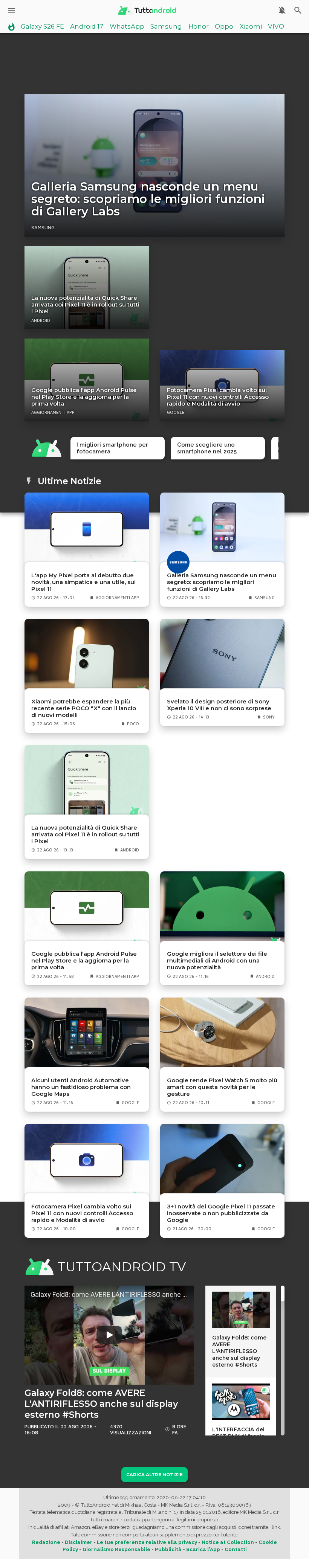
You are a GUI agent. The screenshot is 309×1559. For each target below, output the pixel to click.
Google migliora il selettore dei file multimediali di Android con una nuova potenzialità (217, 960)
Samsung (166, 27)
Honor (198, 27)
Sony (269, 717)
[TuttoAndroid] (146, 10)
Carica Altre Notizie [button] (154, 1474)
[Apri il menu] (11, 10)
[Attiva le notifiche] (282, 10)
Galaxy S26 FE (42, 27)
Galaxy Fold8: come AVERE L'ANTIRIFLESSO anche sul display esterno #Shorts (101, 1404)
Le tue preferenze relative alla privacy (147, 1542)
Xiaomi (251, 27)
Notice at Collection (228, 1542)
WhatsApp (127, 27)
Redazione (46, 1542)
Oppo (224, 27)
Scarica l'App (203, 1549)
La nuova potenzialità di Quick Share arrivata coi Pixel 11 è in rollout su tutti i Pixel (85, 304)
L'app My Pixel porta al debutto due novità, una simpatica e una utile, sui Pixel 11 (83, 582)
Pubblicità (168, 1549)
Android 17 (86, 27)
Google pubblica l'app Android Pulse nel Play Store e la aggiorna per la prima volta (84, 397)
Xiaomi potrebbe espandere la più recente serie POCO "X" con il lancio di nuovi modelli (83, 708)
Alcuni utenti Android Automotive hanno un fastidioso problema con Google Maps (81, 1087)
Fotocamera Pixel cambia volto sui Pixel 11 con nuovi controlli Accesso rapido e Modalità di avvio (218, 397)
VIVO (276, 27)
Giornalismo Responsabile (116, 1549)
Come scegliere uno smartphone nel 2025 (207, 448)
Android (40, 320)
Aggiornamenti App (53, 412)
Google (175, 412)
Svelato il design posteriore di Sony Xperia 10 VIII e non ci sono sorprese (219, 705)
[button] (109, 1335)
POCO (133, 724)
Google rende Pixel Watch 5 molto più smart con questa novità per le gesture (222, 1087)
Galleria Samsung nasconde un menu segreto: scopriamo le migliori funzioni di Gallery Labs (148, 199)
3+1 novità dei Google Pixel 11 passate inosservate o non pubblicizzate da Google (221, 1213)
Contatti (236, 1549)
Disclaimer (78, 1542)
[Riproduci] (109, 1335)
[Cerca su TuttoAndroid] (298, 10)
